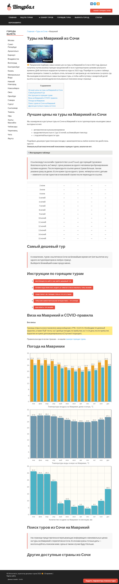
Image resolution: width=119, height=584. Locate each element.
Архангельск (13, 51)
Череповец (12, 130)
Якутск (10, 138)
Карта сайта (11, 576)
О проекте (48, 573)
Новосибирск (13, 88)
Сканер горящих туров (102, 10)
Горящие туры (64, 17)
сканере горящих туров (76, 339)
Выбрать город (82, 17)
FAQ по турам (26, 17)
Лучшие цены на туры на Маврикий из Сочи (45, 90)
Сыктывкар (13, 108)
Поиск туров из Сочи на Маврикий (41, 103)
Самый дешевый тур (36, 93)
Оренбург (12, 96)
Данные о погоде (13, 579)
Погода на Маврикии (36, 101)
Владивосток (13, 59)
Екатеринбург (14, 67)
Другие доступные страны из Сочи (42, 106)
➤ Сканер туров (46, 17)
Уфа (10, 116)
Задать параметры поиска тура (101, 581)
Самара (11, 100)
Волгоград (12, 63)
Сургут (11, 104)
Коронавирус (15, 23)
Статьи (98, 17)
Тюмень (11, 112)
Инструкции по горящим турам (40, 95)
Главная (12, 17)
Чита (10, 134)
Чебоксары (12, 126)
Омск (10, 92)
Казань (11, 71)
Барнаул (11, 55)
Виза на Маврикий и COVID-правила (42, 98)
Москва (11, 40)
